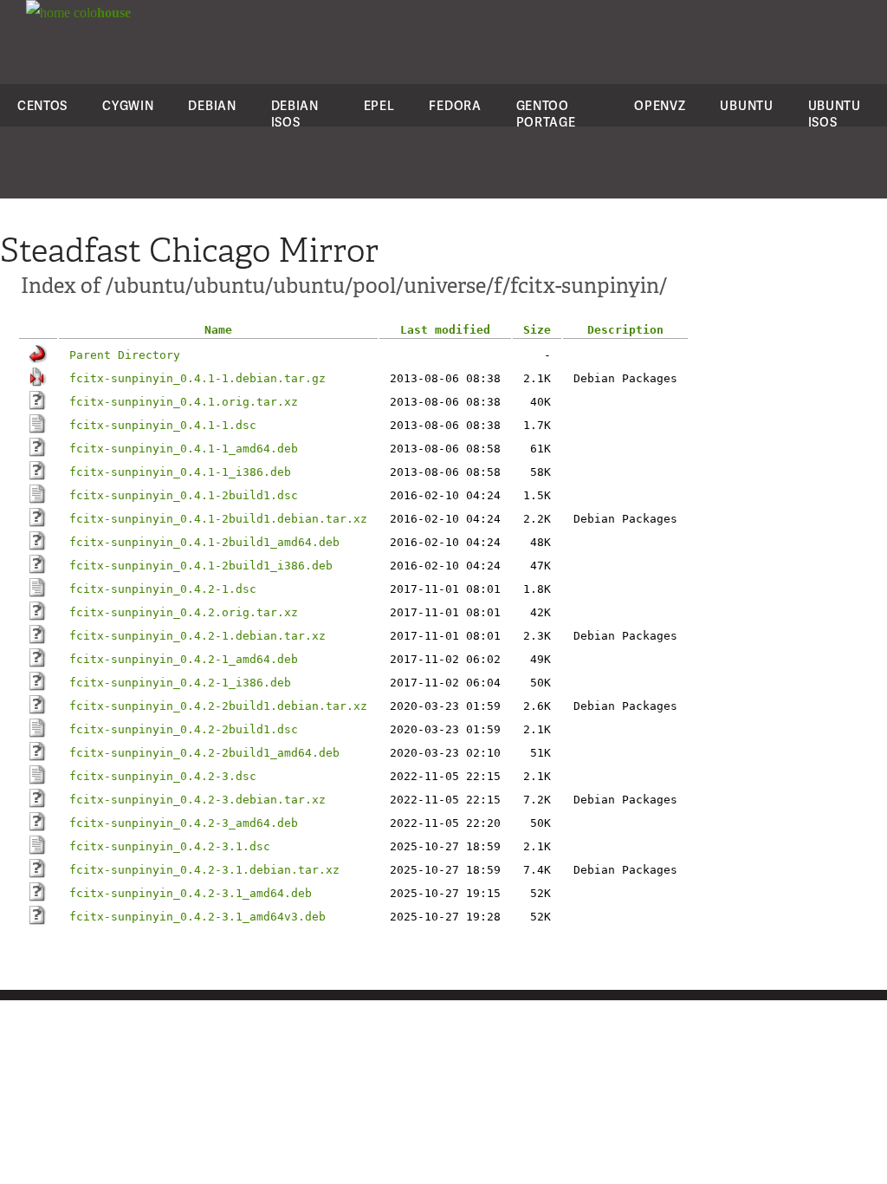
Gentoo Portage (546, 113)
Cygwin (127, 105)
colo (100, 12)
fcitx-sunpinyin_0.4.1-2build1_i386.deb (201, 565)
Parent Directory (124, 354)
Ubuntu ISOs (834, 113)
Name (218, 329)
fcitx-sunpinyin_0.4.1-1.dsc (162, 425)
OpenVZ (659, 105)
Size (537, 329)
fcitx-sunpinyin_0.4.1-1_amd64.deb (183, 448)
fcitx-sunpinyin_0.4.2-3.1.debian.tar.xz (204, 869)
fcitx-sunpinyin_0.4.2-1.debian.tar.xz (197, 635)
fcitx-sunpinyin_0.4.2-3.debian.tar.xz (197, 799)
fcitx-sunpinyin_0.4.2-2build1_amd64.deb (204, 752)
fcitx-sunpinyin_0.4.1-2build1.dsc (183, 495)
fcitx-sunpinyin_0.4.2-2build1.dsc (183, 729)
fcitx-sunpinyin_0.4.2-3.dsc (162, 776)
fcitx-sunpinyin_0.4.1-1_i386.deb (180, 471)
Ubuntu (746, 105)
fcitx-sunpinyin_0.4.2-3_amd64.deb (183, 822)
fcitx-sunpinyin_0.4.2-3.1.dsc (169, 846)
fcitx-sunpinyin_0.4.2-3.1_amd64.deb (190, 893)
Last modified (445, 329)
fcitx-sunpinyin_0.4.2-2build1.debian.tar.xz (218, 705)
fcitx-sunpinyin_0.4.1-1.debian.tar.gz (197, 378)
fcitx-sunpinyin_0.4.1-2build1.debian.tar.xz (218, 518)
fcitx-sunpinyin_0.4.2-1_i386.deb (180, 682)
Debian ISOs (295, 113)
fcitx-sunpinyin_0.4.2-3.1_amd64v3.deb (197, 916)
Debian (212, 105)
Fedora (455, 105)
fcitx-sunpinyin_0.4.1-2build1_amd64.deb (204, 542)
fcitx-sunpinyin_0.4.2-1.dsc (162, 588)
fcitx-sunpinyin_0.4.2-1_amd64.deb (183, 659)
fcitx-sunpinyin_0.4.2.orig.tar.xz (183, 612)
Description (625, 329)
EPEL (379, 105)
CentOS (42, 105)
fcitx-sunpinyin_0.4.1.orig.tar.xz (183, 401)
